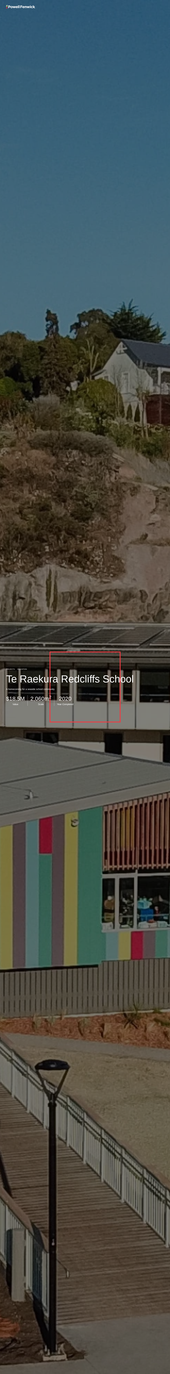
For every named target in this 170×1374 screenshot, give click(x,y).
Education (22, 669)
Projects (10, 669)
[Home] (20, 7)
